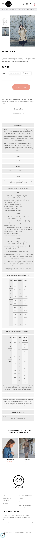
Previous (5, 16)
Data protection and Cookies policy (25, 506)
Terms (21, 498)
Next (5, 38)
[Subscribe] (32, 523)
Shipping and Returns (25, 495)
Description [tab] (18, 109)
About (4, 495)
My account (22, 502)
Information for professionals (7, 499)
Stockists (5, 503)
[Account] (31, 4)
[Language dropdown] (27, 4)
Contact (5, 507)
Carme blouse (10, 459)
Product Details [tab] (18, 113)
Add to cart (21, 87)
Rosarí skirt (27, 459)
